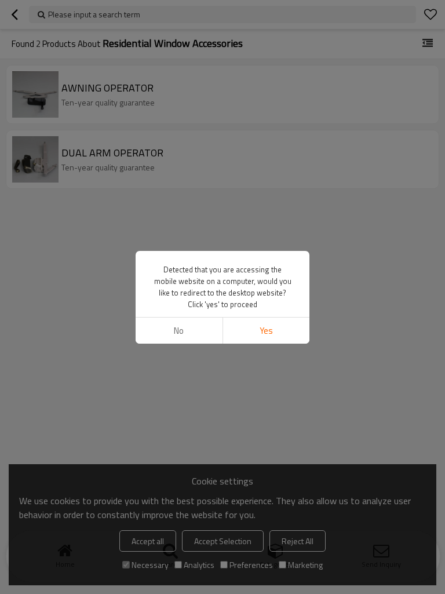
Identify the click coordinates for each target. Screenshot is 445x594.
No (179, 330)
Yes (266, 330)
